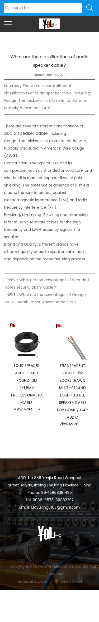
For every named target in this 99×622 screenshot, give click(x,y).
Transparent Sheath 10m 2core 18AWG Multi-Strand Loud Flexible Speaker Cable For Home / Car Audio (72, 391)
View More (23, 409)
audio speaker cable (26, 133)
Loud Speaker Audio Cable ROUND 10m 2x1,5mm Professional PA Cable (27, 384)
